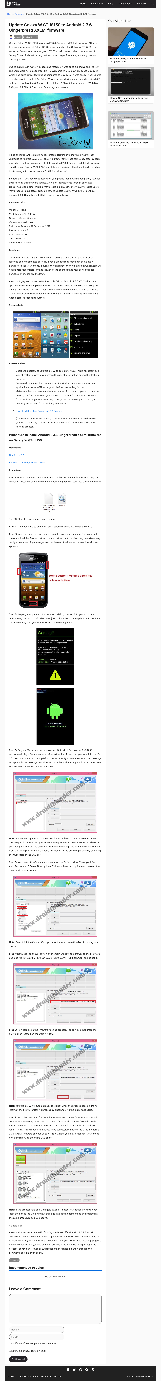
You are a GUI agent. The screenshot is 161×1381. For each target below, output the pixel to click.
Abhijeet (17, 37)
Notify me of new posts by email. (29, 1350)
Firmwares (19, 14)
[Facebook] (68, 1369)
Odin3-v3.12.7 (16, 455)
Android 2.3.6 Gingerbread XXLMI (27, 462)
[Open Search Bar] (152, 4)
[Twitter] (74, 1369)
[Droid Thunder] (13, 4)
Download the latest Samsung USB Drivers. (39, 411)
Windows (142, 4)
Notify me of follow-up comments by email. (34, 1343)
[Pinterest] (93, 1369)
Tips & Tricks (125, 4)
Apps (110, 4)
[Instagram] (80, 1369)
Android (95, 4)
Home (83, 4)
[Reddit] (86, 1369)
